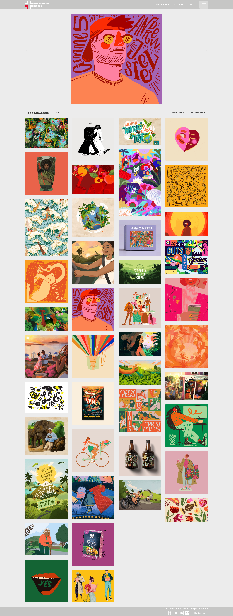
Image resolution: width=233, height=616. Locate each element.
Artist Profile (178, 113)
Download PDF (197, 113)
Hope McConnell (38, 113)
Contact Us (199, 613)
